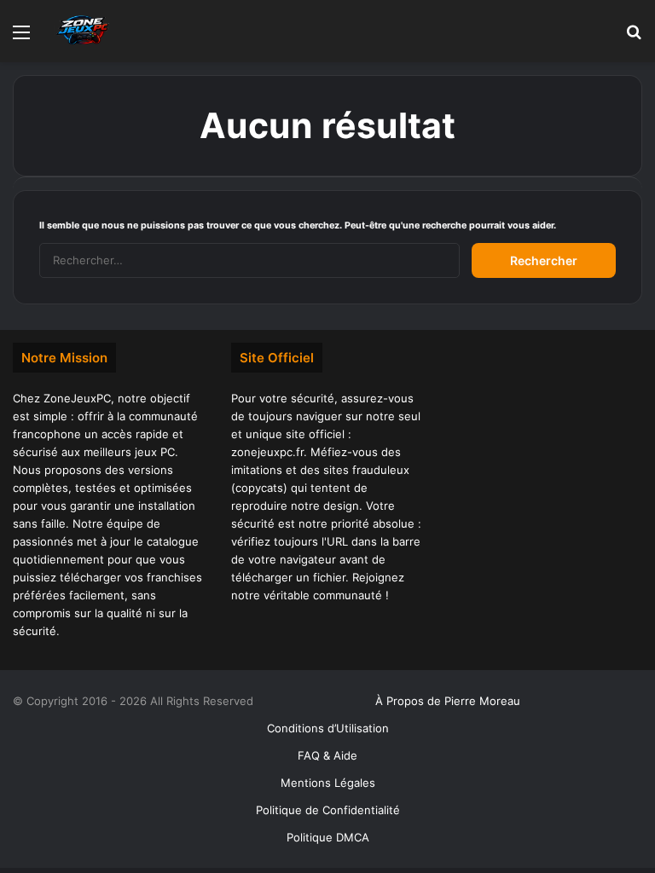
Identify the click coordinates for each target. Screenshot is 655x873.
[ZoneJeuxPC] (81, 31)
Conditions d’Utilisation (328, 728)
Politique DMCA (328, 837)
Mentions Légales (328, 782)
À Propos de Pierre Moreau (447, 701)
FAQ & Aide (327, 755)
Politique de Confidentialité (328, 810)
